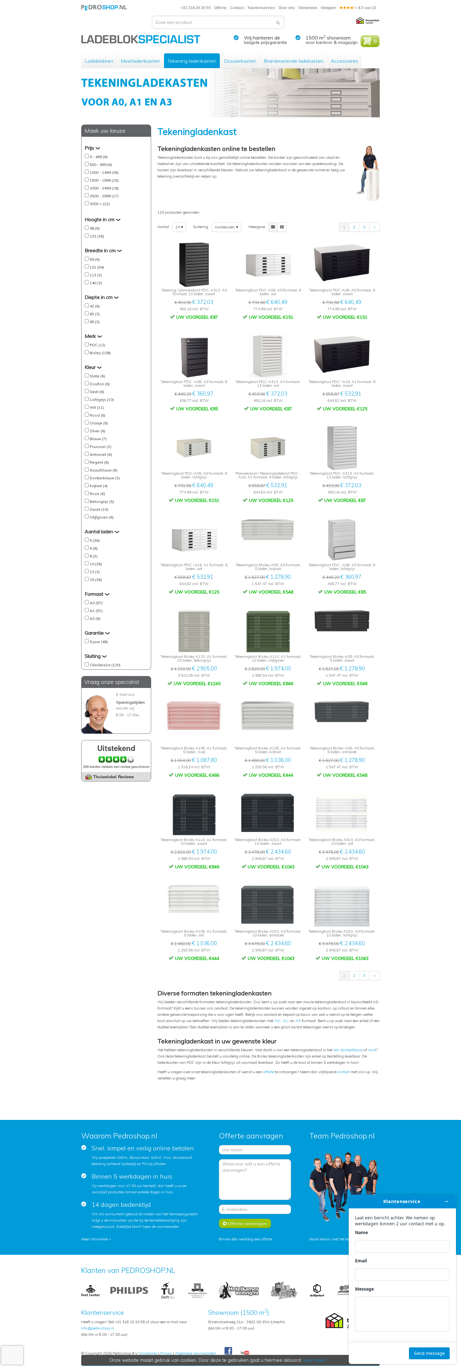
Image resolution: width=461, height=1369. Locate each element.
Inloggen (328, 8)
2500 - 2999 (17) (104, 196)
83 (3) (95, 314)
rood (372, 1049)
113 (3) (96, 275)
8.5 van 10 (366, 8)
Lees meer (314, 1360)
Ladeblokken (99, 61)
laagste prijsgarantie (265, 42)
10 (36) (96, 564)
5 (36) (95, 540)
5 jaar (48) (99, 641)
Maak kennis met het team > (333, 1239)
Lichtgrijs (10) (102, 399)
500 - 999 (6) (101, 164)
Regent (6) (99, 462)
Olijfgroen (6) (102, 517)
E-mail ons (125, 694)
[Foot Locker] (90, 1290)
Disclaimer (148, 1353)
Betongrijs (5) (102, 501)
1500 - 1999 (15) (104, 180)
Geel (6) (97, 391)
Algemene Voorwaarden (195, 1353)
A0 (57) (96, 602)
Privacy (166, 1353)
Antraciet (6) (101, 454)
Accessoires (344, 61)
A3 (297, 1020)
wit (336, 1049)
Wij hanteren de (262, 38)
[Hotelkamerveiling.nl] (239, 1290)
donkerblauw (352, 1049)
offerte (268, 1071)
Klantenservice (261, 8)
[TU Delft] (168, 1290)
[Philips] (129, 1290)
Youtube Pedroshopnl (245, 1353)
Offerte (220, 8)
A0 (276, 1020)
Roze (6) (97, 493)
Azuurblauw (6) (103, 470)
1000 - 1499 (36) (104, 172)
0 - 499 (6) (99, 156)
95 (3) (95, 321)
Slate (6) (97, 376)
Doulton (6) (100, 383)
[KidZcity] (284, 1290)
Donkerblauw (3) (105, 478)
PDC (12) (97, 345)
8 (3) (94, 556)
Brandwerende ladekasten (293, 61)
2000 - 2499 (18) (104, 188)
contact (343, 1071)
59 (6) (95, 259)
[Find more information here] (402, 1279)
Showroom (307, 8)
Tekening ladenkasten (191, 61)
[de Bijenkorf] (317, 1290)
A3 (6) (95, 618)
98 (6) (95, 228)
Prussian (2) (100, 446)
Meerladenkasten (140, 61)
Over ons (286, 8)
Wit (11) (97, 407)
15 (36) (96, 579)
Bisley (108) (100, 352)
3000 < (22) (100, 203)
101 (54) (97, 267)
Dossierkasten (240, 61)
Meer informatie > (96, 1239)
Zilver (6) (97, 431)
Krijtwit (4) (99, 485)
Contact (237, 8)
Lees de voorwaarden (161, 1226)
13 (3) (95, 571)
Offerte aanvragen (247, 1223)
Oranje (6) (99, 423)
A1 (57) (96, 610)
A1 (285, 1020)
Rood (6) (97, 415)
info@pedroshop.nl (97, 1328)
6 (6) (94, 548)
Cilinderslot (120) (105, 665)
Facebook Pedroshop (228, 1351)
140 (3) (96, 282)
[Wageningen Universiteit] (197, 1290)
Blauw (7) (98, 438)
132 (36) (97, 236)
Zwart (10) (99, 509)
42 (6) (95, 306)
